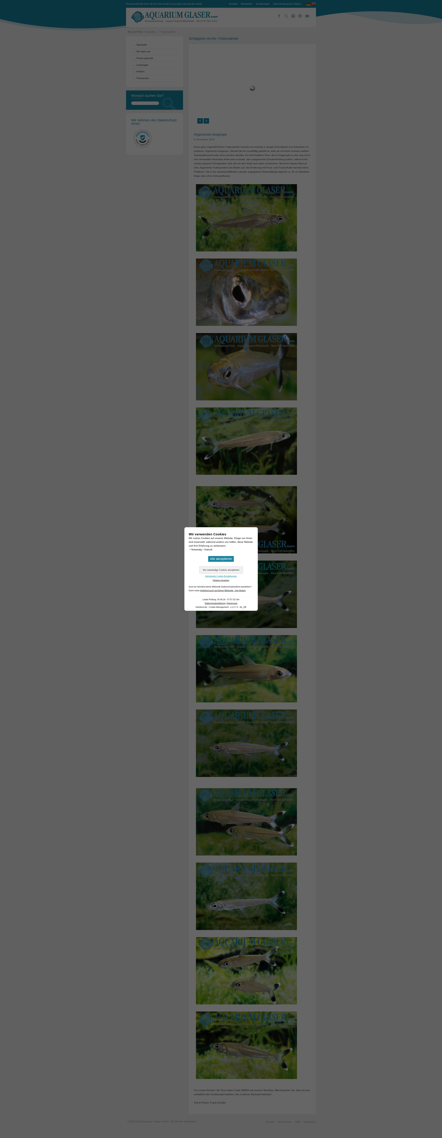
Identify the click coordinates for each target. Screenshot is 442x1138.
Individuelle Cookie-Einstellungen (221, 576)
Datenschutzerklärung (215, 603)
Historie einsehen (221, 580)
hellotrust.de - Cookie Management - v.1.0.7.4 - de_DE (221, 607)
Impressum (232, 603)
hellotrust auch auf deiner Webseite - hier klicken (223, 590)
